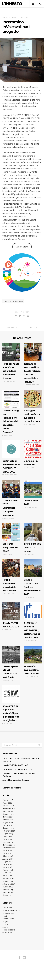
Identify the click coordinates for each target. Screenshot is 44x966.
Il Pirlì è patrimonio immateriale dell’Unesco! (9, 585)
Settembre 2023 (8, 831)
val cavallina (7, 933)
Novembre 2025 (8, 809)
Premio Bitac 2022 (31, 502)
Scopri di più (22, 246)
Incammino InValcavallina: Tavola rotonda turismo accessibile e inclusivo (32, 373)
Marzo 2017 (7, 864)
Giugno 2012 (7, 895)
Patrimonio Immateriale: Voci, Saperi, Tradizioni (18, 774)
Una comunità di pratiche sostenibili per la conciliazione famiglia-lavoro (10, 713)
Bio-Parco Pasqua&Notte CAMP (10, 547)
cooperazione (8, 913)
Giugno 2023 (7, 834)
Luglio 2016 (7, 867)
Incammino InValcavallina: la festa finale (31, 670)
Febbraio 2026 (8, 806)
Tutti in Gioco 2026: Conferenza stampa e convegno (9, 507)
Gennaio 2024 (8, 828)
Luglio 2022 (7, 850)
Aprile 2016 (6, 873)
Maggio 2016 (7, 870)
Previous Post (12, 327)
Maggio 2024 (7, 825)
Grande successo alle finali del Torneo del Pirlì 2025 (32, 587)
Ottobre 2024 (7, 820)
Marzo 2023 (7, 839)
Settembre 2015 (8, 884)
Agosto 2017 (7, 859)
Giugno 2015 (7, 887)
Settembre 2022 (8, 848)
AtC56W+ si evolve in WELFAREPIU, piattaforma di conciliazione (32, 630)
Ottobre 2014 (7, 890)
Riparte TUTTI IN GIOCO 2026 (10, 625)
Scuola (5, 927)
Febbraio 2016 (8, 878)
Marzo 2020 (7, 853)
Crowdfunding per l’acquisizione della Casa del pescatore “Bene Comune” (10, 421)
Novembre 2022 (8, 845)
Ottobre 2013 (7, 892)
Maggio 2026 (7, 800)
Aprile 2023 (7, 837)
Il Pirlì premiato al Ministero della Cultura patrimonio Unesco (10, 371)
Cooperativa (7, 907)
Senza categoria (9, 17)
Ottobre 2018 (7, 856)
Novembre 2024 (8, 817)
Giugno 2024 (7, 823)
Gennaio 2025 (7, 814)
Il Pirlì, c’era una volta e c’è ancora (32, 547)
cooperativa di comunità (12, 910)
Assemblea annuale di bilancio (15, 780)
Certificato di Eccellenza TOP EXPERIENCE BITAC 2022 (11, 466)
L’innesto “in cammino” (31, 463)
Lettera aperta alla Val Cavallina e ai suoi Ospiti (10, 672)
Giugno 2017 (7, 862)
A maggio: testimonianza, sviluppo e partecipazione (32, 416)
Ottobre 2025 (7, 811)
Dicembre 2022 (8, 842)
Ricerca (5, 924)
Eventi (4, 916)
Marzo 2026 (7, 803)
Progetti (5, 921)
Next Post (34, 327)
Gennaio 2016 (7, 881)
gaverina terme (8, 919)
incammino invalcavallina (13, 301)
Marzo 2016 (7, 876)
